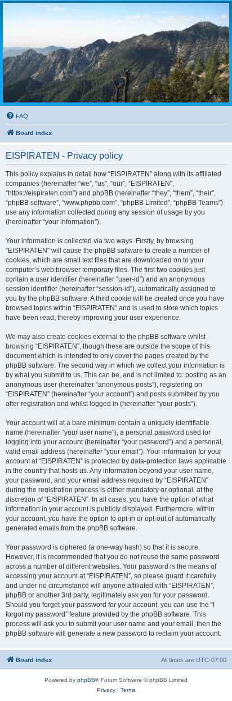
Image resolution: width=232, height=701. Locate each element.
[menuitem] (17, 116)
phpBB (86, 680)
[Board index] (116, 52)
